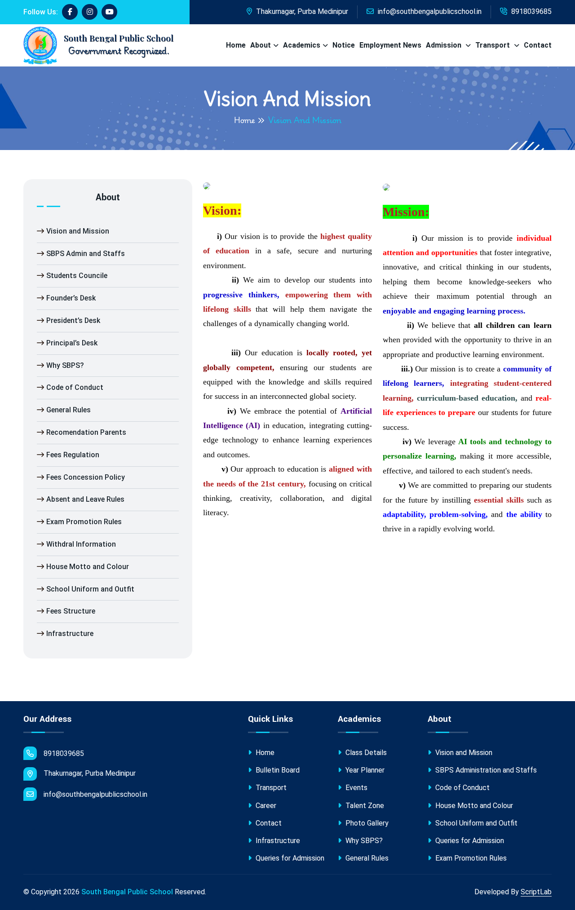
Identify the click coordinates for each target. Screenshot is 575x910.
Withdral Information (81, 544)
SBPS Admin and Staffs (85, 253)
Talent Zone (364, 805)
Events (355, 787)
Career (265, 805)
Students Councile (76, 275)
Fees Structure (70, 611)
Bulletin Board (277, 770)
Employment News (390, 45)
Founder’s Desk (71, 298)
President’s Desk (73, 320)
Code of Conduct (74, 387)
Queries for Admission (289, 858)
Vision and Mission (77, 231)
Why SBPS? (65, 365)
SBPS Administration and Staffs (485, 770)
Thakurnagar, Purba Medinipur (301, 11)
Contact (538, 45)
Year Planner (364, 770)
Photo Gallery (366, 823)
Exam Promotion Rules (84, 521)
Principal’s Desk (71, 343)
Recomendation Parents (86, 432)
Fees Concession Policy (85, 477)
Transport (493, 45)
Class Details (365, 752)
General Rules (68, 410)
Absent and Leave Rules (85, 499)
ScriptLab (536, 892)
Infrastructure (69, 633)
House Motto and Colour (87, 566)
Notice (343, 45)
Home (236, 45)
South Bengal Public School (127, 892)
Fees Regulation (72, 455)
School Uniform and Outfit (90, 589)
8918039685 (530, 11)
